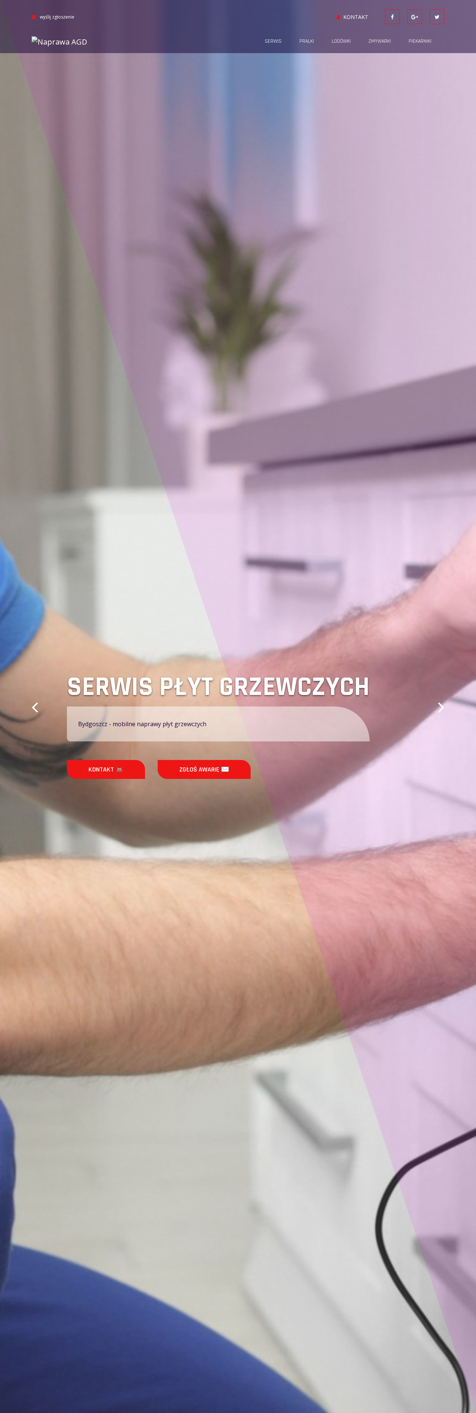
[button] (35, 706)
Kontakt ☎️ (106, 769)
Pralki (306, 41)
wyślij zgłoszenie (57, 17)
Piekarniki (420, 41)
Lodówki (341, 41)
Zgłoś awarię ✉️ (204, 769)
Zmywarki (380, 41)
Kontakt (355, 16)
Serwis (273, 41)
